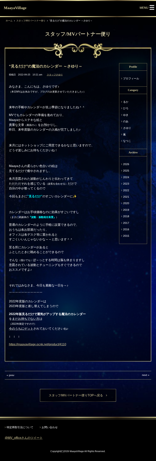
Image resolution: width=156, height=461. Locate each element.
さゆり (127, 127)
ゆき (125, 114)
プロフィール (131, 78)
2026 (126, 164)
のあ (125, 121)
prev (11, 375)
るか (125, 101)
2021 (126, 196)
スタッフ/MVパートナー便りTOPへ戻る (77, 395)
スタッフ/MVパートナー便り (30, 20)
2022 (126, 190)
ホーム (9, 20)
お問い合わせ (50, 427)
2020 (126, 203)
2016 (126, 229)
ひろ (125, 108)
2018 (126, 216)
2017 (126, 222)
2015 (126, 235)
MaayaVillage (15, 8)
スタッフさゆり (55, 74)
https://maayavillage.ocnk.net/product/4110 (37, 344)
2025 (126, 170)
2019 (126, 209)
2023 (126, 183)
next (144, 374)
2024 (126, 177)
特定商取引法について (20, 427)
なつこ (127, 140)
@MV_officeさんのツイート (24, 437)
